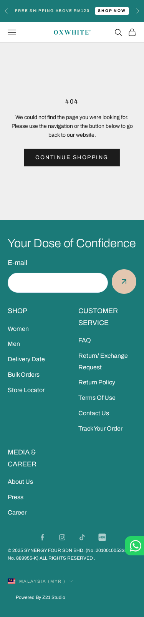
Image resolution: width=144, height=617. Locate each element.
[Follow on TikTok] (82, 537)
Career (17, 512)
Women (18, 328)
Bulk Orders (24, 374)
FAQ (84, 340)
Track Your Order (100, 428)
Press (15, 497)
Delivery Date (26, 359)
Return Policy (96, 382)
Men (14, 343)
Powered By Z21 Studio (40, 597)
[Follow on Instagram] (62, 537)
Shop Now (112, 10)
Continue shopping (72, 157)
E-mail (17, 263)
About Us (20, 481)
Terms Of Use (97, 397)
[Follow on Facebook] (42, 537)
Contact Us (93, 413)
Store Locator (26, 390)
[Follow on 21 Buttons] (102, 537)
